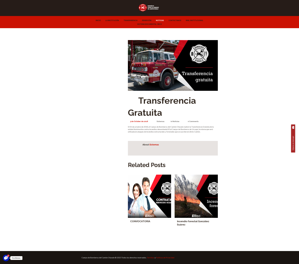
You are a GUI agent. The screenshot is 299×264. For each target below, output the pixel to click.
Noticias (160, 20)
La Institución (112, 20)
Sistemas (160, 121)
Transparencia (130, 20)
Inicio (98, 20)
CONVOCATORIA (140, 221)
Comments (193, 121)
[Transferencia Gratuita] (173, 65)
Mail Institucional (194, 20)
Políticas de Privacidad (165, 257)
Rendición (146, 20)
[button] (6, 258)
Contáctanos (175, 20)
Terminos (150, 257)
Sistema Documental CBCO (149, 24)
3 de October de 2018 (139, 121)
